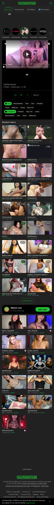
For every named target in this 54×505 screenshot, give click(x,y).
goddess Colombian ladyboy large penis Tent (38, 274)
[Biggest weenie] (14, 249)
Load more (27, 300)
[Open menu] (3, 3)
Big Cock (29, 112)
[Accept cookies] (49, 501)
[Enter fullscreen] (49, 65)
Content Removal (38, 492)
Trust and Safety (42, 497)
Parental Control (10, 497)
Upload (35, 494)
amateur (40, 103)
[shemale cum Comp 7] (40, 134)
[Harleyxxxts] (40, 211)
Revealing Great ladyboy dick (12, 160)
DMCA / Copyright (13, 492)
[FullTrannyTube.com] (27, 3)
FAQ (41, 494)
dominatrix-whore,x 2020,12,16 (38, 179)
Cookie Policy (13, 494)
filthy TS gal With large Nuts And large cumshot (38, 255)
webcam (15, 107)
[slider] (27, 66)
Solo (18, 116)
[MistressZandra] (14, 424)
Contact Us (26, 492)
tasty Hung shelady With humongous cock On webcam (12, 198)
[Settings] (49, 44)
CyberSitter (45, 486)
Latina (37, 112)
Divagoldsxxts (32, 198)
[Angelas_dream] (14, 344)
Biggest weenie (7, 255)
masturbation (18, 103)
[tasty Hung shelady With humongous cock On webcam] (14, 192)
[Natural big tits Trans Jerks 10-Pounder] (14, 287)
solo (32, 103)
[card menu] (25, 141)
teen (27, 103)
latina (7, 107)
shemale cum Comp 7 (35, 140)
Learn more (30, 503)
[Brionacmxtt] (40, 287)
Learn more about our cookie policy (34, 483)
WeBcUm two (32, 160)
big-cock (30, 107)
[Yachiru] (14, 230)
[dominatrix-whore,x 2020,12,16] (40, 172)
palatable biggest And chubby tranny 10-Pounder (13, 140)
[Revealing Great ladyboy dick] (14, 153)
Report (36, 95)
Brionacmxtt (32, 294)
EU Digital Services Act (26, 497)
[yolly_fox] (14, 384)
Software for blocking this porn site (17, 486)
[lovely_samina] (40, 344)
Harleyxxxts (32, 217)
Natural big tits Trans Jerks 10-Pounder (12, 294)
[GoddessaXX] (14, 364)
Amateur (21, 112)
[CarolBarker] (14, 268)
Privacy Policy (25, 494)
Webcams (32, 116)
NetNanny (36, 486)
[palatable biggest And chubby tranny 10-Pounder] (14, 134)
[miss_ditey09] (40, 324)
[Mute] (5, 43)
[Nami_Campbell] (14, 324)
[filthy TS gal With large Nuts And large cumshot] (40, 249)
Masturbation (9, 116)
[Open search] (50, 3)
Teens (24, 116)
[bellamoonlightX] (40, 364)
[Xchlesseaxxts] (14, 211)
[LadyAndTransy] (14, 172)
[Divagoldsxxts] (40, 192)
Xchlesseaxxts (7, 217)
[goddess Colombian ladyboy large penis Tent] (40, 268)
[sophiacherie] (40, 404)
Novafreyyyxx (32, 236)
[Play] (27, 54)
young (22, 107)
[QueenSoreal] (14, 404)
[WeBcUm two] (40, 153)
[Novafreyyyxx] (40, 230)
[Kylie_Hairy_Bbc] (40, 384)
